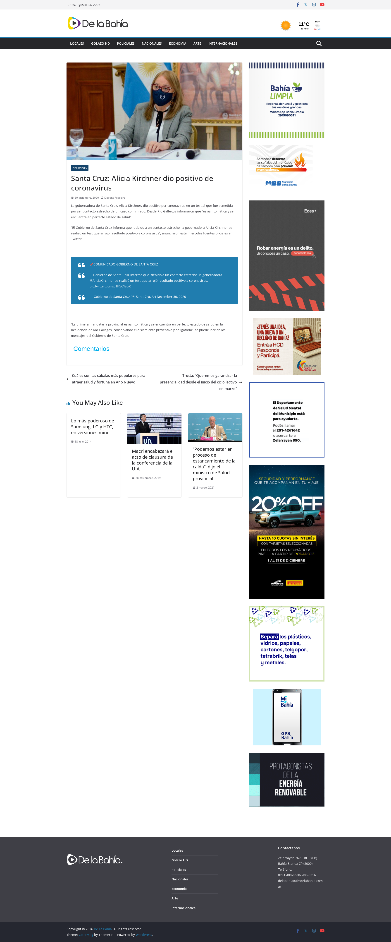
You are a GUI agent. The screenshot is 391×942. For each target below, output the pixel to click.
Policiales (126, 43)
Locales (77, 43)
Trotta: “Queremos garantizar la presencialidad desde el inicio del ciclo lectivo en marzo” (198, 382)
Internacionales (222, 43)
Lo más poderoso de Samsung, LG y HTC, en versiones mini (92, 427)
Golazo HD (100, 43)
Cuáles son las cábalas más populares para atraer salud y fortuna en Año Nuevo (108, 379)
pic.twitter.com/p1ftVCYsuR (110, 286)
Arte (197, 43)
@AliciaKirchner (102, 280)
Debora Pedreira (114, 198)
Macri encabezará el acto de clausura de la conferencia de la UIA (153, 460)
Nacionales (152, 43)
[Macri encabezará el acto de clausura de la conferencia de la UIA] (154, 416)
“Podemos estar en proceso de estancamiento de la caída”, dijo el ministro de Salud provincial (214, 464)
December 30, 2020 (171, 296)
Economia (177, 43)
